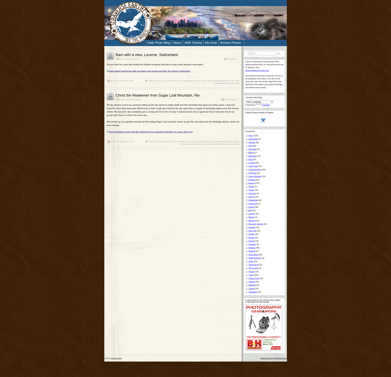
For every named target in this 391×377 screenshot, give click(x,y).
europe (170, 81)
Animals (251, 142)
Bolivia (251, 153)
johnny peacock (194, 81)
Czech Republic (255, 176)
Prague (251, 241)
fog (188, 142)
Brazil (121, 100)
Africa (250, 136)
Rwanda (252, 248)
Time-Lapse (253, 268)
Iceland (251, 207)
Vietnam (251, 282)
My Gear (211, 42)
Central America (255, 170)
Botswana (252, 156)
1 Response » (232, 59)
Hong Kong (253, 204)
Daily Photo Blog (159, 42)
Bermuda (252, 149)
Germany (252, 193)
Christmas (252, 173)
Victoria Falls (253, 278)
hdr (179, 81)
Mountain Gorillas (255, 224)
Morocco (252, 221)
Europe (122, 59)
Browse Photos (230, 42)
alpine (160, 81)
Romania (252, 244)
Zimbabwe (252, 292)
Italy (250, 210)
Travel (137, 59)
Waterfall (252, 285)
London (251, 214)
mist (208, 81)
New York (252, 231)
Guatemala (253, 200)
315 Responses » (231, 100)
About (177, 42)
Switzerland (130, 59)
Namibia (252, 227)
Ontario (251, 234)
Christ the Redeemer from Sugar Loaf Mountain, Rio (158, 95)
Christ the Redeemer (178, 142)
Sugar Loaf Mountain (215, 144)
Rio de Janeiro (233, 142)
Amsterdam (253, 139)
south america (201, 144)
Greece (251, 197)
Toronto (251, 272)
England (252, 180)
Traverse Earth (116, 358)
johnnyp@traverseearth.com (257, 70)
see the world (234, 81)
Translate (266, 105)
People (251, 238)
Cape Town (253, 166)
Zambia (251, 289)
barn (165, 81)
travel (226, 83)
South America (129, 100)
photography (223, 81)
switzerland (218, 83)
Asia (250, 146)
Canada (251, 163)
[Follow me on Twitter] (264, 120)
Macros (251, 217)
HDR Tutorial (193, 42)
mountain (214, 81)
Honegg (184, 81)
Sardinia (252, 251)
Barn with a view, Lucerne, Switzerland (147, 55)
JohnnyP (121, 81)
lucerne (203, 81)
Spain (250, 261)
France (251, 190)
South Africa (253, 255)
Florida (251, 187)
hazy (175, 81)
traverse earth (234, 83)
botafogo (161, 142)
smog (193, 144)
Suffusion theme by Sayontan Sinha (273, 358)
